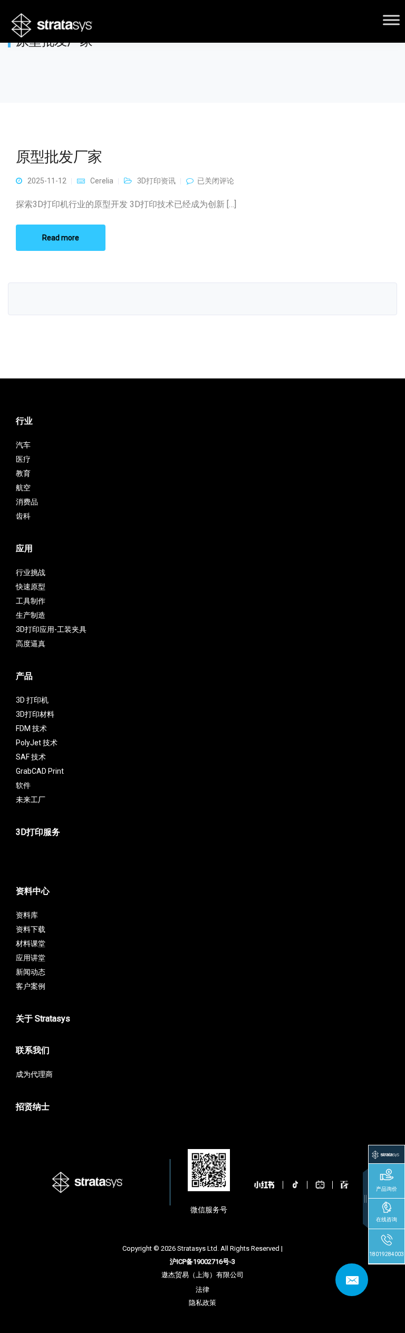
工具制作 (30, 601)
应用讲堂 (30, 957)
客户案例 (30, 986)
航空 (23, 487)
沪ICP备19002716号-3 (202, 1262)
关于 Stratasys (43, 1019)
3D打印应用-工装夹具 (51, 629)
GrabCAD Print (40, 771)
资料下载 (30, 929)
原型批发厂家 (59, 157)
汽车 (23, 445)
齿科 (23, 516)
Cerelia (101, 181)
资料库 (27, 915)
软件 (23, 785)
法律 (202, 1289)
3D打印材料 (35, 714)
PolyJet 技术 (36, 742)
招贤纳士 (33, 1107)
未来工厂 (30, 799)
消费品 (27, 502)
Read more (60, 237)
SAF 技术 (31, 757)
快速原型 (30, 586)
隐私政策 (202, 1303)
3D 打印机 (32, 700)
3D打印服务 (38, 832)
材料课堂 (30, 943)
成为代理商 (34, 1074)
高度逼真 (30, 643)
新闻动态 (30, 972)
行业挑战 (30, 572)
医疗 (23, 459)
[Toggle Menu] (391, 20)
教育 (23, 473)
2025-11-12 (46, 181)
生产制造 (30, 615)
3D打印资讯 (156, 181)
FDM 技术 (31, 728)
